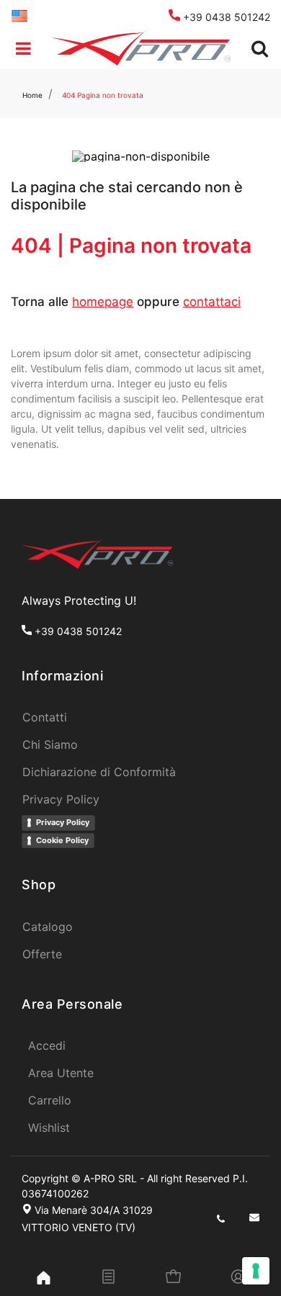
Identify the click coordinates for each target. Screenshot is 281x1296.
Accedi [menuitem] (47, 1045)
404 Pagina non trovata (102, 95)
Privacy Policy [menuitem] (60, 799)
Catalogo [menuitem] (47, 926)
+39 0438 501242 (225, 17)
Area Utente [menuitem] (61, 1073)
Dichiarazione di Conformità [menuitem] (99, 772)
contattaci (212, 301)
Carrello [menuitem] (49, 1100)
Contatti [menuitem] (44, 717)
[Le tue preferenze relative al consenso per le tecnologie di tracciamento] (255, 1270)
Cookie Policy (62, 840)
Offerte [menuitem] (42, 954)
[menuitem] (19, 15)
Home (32, 95)
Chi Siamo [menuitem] (50, 744)
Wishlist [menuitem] (49, 1127)
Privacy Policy (62, 822)
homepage (102, 301)
